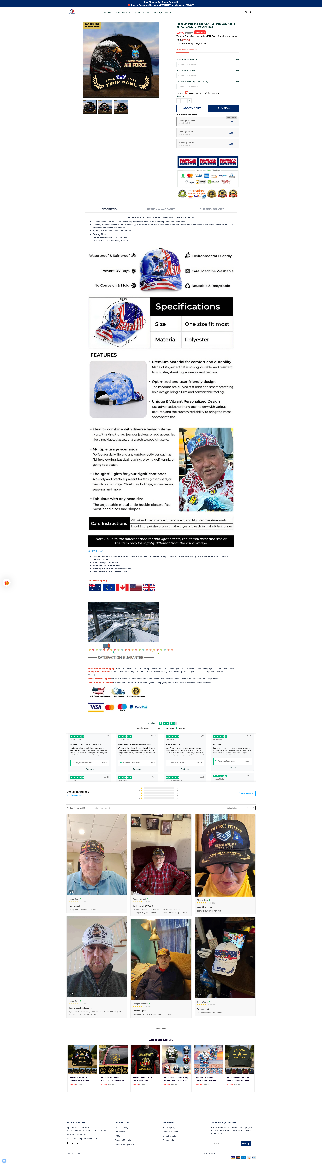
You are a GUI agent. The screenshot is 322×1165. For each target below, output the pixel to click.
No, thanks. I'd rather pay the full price (185, 606)
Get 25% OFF (185, 599)
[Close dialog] (208, 551)
